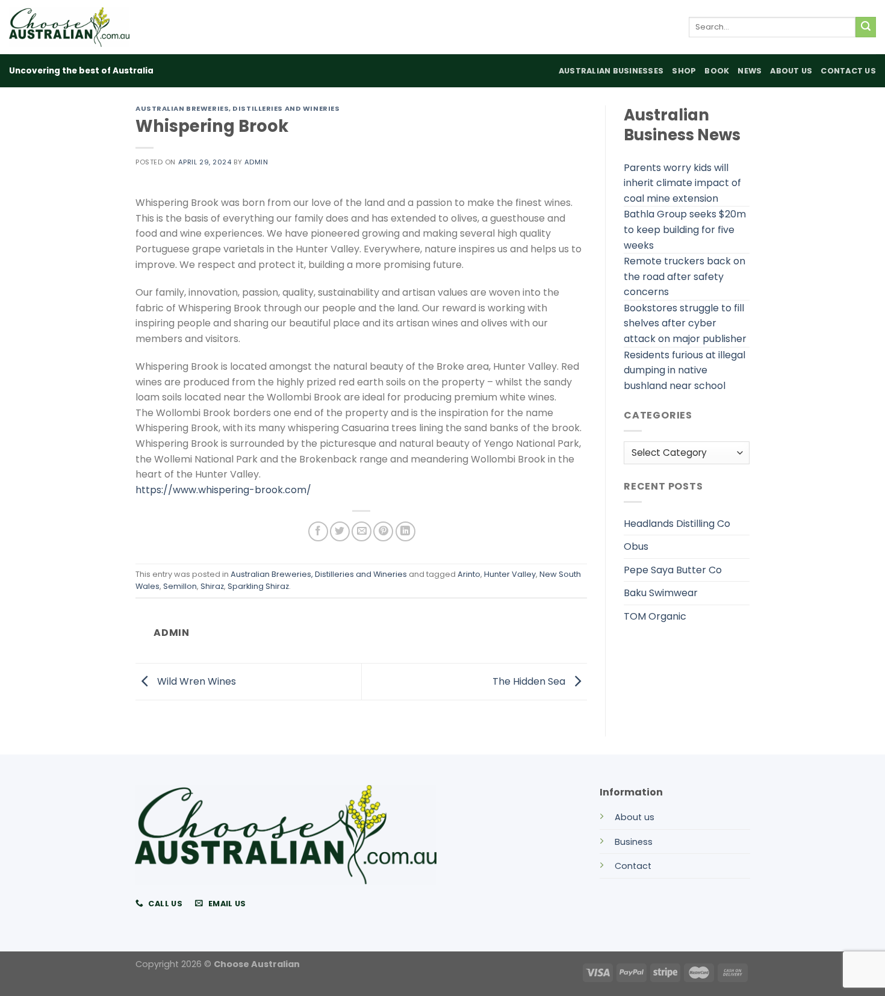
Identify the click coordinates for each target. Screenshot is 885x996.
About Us (791, 71)
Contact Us (848, 71)
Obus (636, 546)
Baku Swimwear (661, 593)
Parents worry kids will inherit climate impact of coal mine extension (682, 183)
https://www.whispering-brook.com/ (223, 490)
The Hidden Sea (530, 681)
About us (634, 817)
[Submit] (866, 27)
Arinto (469, 574)
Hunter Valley (510, 574)
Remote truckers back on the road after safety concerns (684, 276)
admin (256, 162)
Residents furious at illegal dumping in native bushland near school (684, 370)
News (750, 71)
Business (634, 842)
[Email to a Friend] (361, 531)
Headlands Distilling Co (677, 524)
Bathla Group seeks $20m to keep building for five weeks (685, 229)
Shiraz (212, 586)
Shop (684, 71)
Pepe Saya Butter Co (673, 570)
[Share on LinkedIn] (405, 531)
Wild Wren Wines (195, 681)
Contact (633, 866)
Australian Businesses (611, 71)
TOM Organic (655, 616)
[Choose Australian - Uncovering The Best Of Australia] (69, 27)
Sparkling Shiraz (258, 586)
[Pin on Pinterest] (383, 531)
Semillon (180, 586)
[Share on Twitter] (340, 531)
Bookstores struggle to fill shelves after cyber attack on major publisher (685, 323)
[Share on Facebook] (318, 531)
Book (716, 71)
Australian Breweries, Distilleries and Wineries (237, 108)
